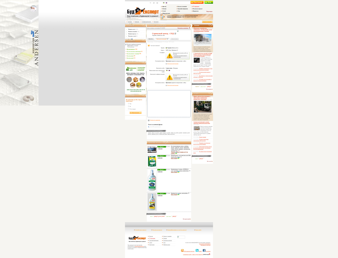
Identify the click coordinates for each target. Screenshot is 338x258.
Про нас (164, 6)
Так (130, 103)
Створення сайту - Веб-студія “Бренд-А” (193, 254)
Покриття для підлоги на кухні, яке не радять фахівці (201, 143)
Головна (130, 21)
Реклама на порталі (197, 8)
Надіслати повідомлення (173, 63)
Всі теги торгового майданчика (134, 51)
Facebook (208, 251)
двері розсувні (159, 216)
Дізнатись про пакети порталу (180, 55)
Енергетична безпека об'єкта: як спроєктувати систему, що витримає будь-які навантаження (202, 148)
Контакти (156, 21)
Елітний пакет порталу (140, 230)
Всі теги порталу (131, 49)
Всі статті (209, 161)
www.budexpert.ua (139, 246)
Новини (164, 8)
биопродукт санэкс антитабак (179, 193)
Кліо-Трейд (174, 158)
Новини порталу (133, 33)
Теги (179, 11)
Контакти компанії (162, 39)
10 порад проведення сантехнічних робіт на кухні (200, 140)
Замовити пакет (177, 57)
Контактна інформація (204, 244)
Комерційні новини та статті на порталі (177, 230)
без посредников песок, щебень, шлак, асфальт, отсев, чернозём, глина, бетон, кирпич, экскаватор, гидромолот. (180, 148)
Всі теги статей (130, 58)
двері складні (168, 216)
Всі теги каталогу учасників (133, 53)
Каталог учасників (182, 6)
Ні (130, 106)
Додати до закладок (155, 120)
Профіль (151, 38)
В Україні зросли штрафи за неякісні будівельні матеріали (202, 80)
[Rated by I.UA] (181, 238)
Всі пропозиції (186, 219)
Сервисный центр (146, 21)
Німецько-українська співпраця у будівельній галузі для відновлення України (203, 29)
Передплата (195, 11)
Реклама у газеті (132, 36)
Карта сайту (198, 230)
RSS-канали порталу (189, 251)
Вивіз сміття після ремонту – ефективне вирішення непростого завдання (202, 98)
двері (174, 216)
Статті (164, 11)
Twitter (200, 251)
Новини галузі (133, 29)
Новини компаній (133, 31)
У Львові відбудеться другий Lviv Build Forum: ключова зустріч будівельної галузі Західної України (203, 55)
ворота (151, 216)
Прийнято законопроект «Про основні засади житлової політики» (202, 69)
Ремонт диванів (202, 137)
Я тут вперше (133, 109)
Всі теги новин (130, 55)
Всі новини (209, 89)
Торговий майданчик (183, 8)
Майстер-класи (166, 13)
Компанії (137, 21)
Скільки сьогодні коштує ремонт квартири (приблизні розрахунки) (202, 122)
